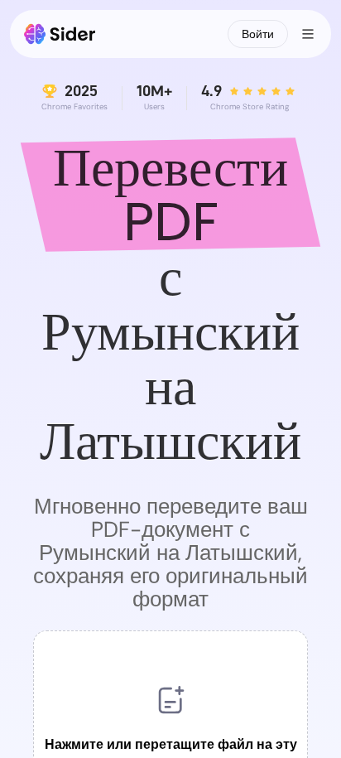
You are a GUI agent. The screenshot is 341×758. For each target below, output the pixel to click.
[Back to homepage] (60, 34)
